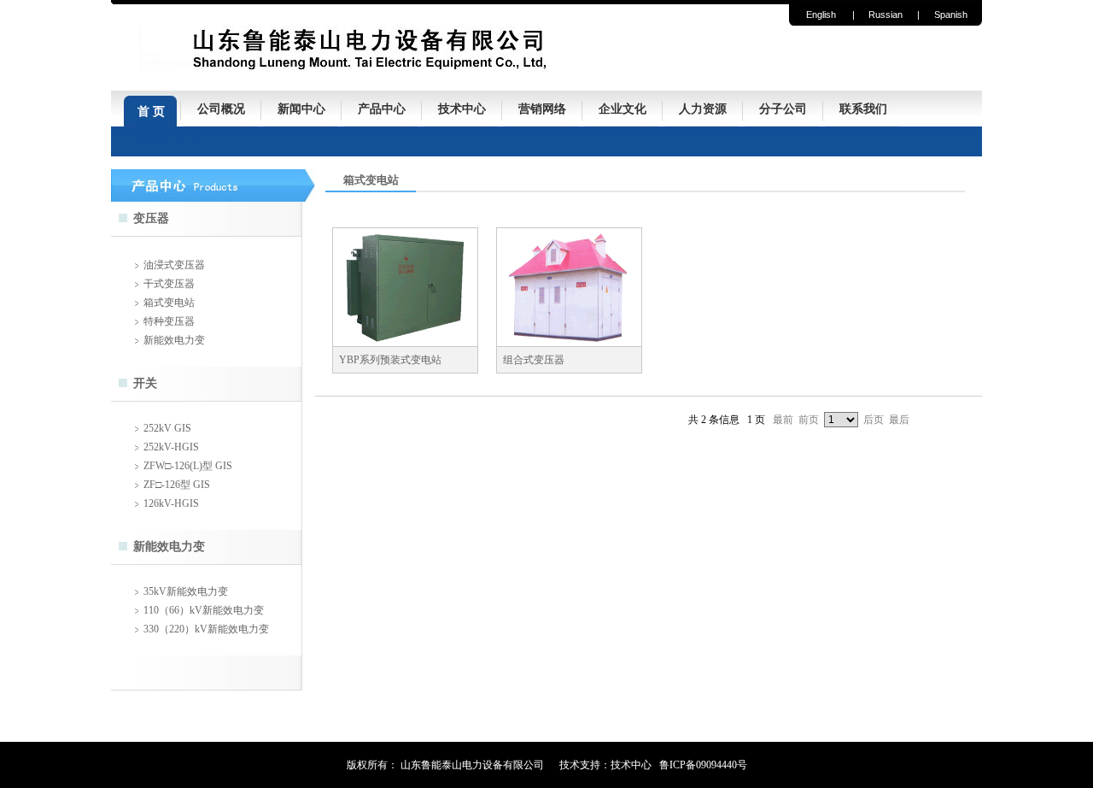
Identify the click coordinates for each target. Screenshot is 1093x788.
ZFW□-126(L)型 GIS (187, 466)
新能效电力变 (174, 340)
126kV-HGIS (171, 503)
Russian (885, 14)
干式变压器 (169, 284)
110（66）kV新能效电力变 (203, 610)
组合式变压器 (533, 360)
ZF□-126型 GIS (176, 485)
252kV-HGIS (171, 447)
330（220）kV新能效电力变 (206, 629)
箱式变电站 (169, 303)
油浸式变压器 (174, 265)
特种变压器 (169, 321)
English (821, 14)
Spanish (950, 14)
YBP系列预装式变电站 (390, 360)
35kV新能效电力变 (185, 591)
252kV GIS (167, 428)
